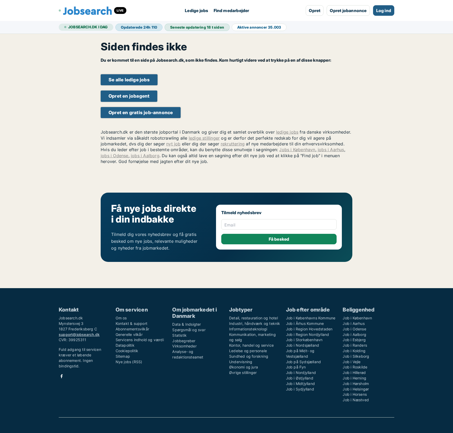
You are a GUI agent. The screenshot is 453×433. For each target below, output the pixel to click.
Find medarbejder (231, 10)
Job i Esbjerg (354, 339)
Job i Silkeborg (356, 356)
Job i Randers (355, 345)
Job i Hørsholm (356, 383)
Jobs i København (297, 149)
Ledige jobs (196, 10)
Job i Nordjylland (301, 372)
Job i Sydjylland (300, 389)
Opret (314, 10)
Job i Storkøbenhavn (304, 339)
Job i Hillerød (354, 372)
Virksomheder (184, 346)
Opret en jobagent (129, 96)
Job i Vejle (351, 362)
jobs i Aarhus (331, 149)
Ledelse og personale (248, 350)
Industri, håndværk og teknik (254, 323)
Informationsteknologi (248, 329)
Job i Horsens (355, 394)
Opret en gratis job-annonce (141, 112)
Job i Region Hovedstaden (309, 329)
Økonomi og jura (243, 367)
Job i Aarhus (353, 323)
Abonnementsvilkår (132, 329)
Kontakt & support (131, 323)
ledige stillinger (204, 138)
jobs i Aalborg (145, 155)
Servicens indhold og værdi (140, 339)
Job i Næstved (356, 400)
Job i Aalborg (354, 334)
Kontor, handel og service (251, 345)
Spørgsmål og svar (188, 330)
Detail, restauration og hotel (253, 318)
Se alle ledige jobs (129, 79)
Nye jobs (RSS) (129, 362)
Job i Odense (354, 329)
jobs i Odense (114, 155)
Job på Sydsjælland (303, 362)
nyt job (173, 143)
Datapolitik (125, 345)
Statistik (179, 335)
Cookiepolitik (127, 350)
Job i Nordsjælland (302, 345)
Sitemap (123, 356)
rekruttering (233, 143)
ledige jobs (287, 132)
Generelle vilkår (129, 334)
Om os (121, 318)
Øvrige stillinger (243, 372)
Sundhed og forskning (248, 356)
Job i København (357, 318)
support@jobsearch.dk (79, 334)
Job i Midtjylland (300, 383)
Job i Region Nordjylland (307, 334)
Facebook (61, 376)
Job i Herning (354, 378)
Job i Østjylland (299, 378)
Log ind (383, 10)
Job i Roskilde (355, 367)
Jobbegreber (183, 341)
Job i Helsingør (356, 389)
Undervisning (240, 362)
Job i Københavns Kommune (311, 318)
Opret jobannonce (348, 10)
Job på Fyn (296, 367)
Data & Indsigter (186, 324)
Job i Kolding (354, 350)
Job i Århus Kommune (305, 323)
